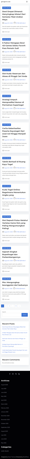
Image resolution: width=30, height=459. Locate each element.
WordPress (26, 457)
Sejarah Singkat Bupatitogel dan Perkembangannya (11, 254)
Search (4, 312)
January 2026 (4, 412)
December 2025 (5, 415)
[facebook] (9, 374)
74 (15, 306)
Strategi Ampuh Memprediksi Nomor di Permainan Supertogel (13, 102)
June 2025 (4, 439)
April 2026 (3, 400)
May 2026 (3, 396)
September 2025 (5, 427)
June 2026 (4, 392)
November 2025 (5, 419)
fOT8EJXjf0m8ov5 (21, 23)
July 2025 (3, 435)
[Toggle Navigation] (27, 1)
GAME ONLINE (6, 7)
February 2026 (5, 408)
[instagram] (13, 374)
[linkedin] (19, 374)
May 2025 (3, 443)
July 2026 (3, 388)
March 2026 (4, 404)
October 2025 (4, 423)
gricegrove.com (5, 1)
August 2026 (4, 384)
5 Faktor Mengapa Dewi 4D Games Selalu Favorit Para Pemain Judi (13, 45)
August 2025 (4, 431)
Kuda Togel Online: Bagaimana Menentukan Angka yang (14, 192)
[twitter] (16, 374)
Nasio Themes (12, 457)
